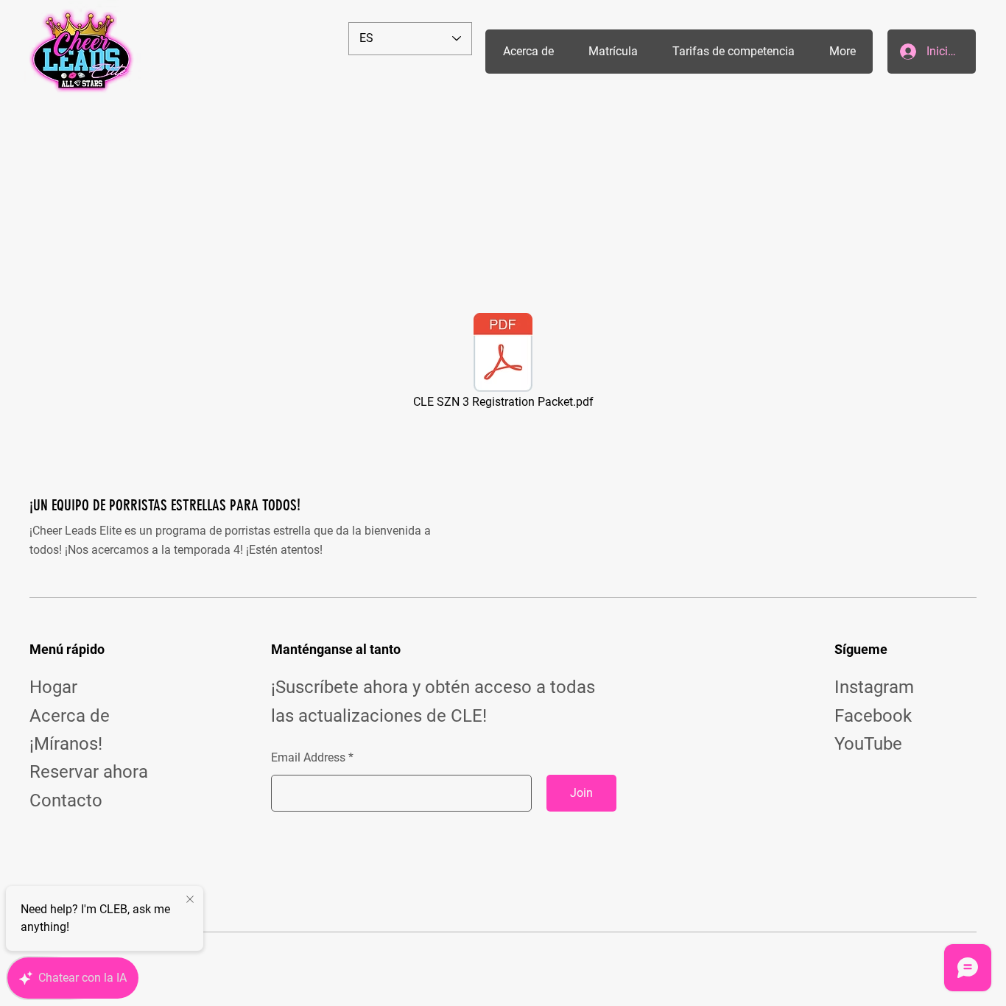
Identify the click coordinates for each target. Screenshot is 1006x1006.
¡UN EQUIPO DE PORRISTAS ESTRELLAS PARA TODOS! (164, 505)
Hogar (53, 687)
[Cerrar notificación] (190, 900)
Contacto (65, 800)
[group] (503, 188)
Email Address (308, 758)
